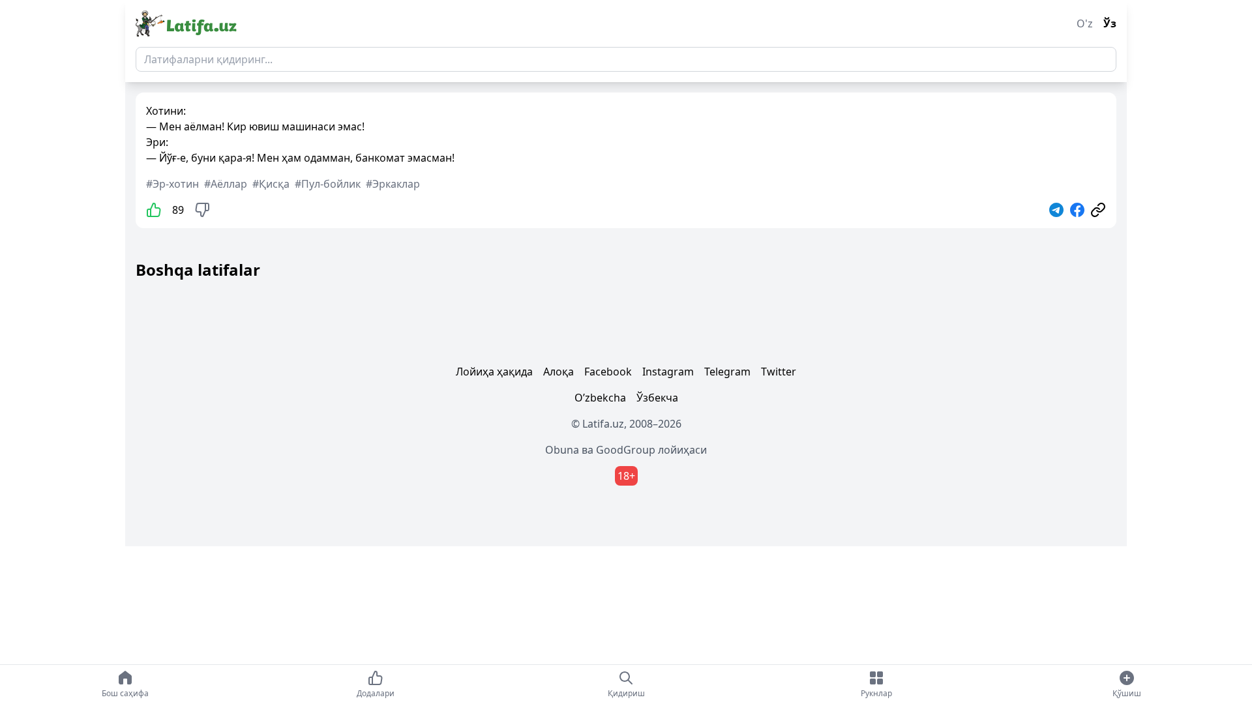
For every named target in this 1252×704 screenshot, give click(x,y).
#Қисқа (271, 184)
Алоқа (558, 371)
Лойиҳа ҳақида (494, 371)
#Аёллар (225, 184)
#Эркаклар (393, 184)
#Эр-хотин (172, 184)
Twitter (778, 371)
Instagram (668, 371)
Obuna (562, 450)
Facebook (608, 371)
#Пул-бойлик (328, 184)
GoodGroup (625, 450)
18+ (626, 476)
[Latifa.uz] (186, 23)
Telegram (727, 371)
